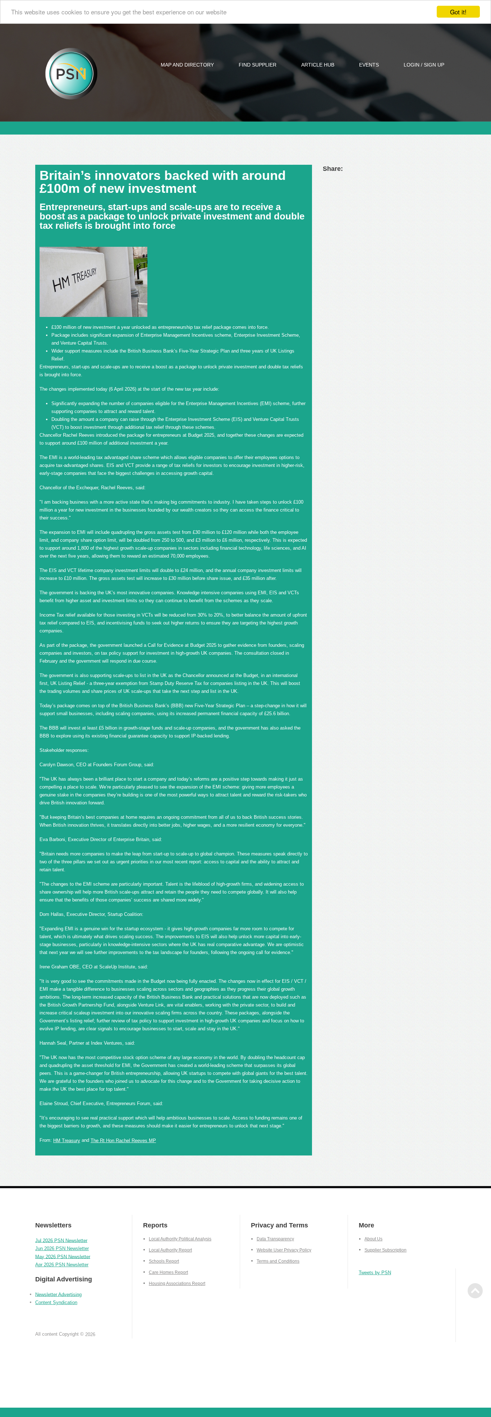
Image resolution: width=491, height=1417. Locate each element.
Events (369, 65)
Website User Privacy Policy (284, 1250)
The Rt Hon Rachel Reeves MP (123, 1140)
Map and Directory (187, 65)
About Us (373, 1238)
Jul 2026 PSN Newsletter (61, 1240)
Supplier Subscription (385, 1250)
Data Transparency (275, 1238)
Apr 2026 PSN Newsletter (61, 1264)
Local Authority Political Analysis (180, 1238)
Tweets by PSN (375, 1272)
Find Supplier (257, 65)
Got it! (458, 11)
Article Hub (317, 65)
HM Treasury (66, 1140)
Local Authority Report (170, 1250)
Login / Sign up (424, 65)
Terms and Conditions (278, 1261)
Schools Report (164, 1261)
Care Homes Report (168, 1272)
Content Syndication (56, 1302)
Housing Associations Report (177, 1283)
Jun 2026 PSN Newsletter (62, 1248)
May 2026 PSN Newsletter (62, 1256)
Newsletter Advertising (58, 1294)
